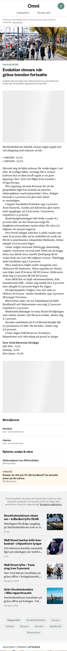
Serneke (39, 626)
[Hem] (33, 6)
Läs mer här (17, 22)
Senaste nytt (43, 13)
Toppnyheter (23, 13)
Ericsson (24, 626)
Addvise (10, 626)
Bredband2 (55, 626)
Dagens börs (10, 64)
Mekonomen (33, 632)
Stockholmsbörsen (36, 620)
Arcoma (56, 620)
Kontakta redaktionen (51, 504)
